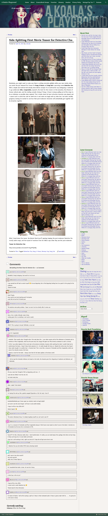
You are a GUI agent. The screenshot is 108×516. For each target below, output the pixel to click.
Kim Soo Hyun (90, 280)
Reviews (98, 2)
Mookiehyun (85, 322)
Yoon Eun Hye (92, 300)
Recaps (83, 259)
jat (10, 471)
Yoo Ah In (83, 300)
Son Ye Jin (87, 298)
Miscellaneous (85, 251)
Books (83, 235)
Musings (84, 254)
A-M (11, 303)
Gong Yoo (96, 271)
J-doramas (84, 246)
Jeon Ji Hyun (86, 275)
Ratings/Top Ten (88, 2)
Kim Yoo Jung (86, 282)
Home (27, 2)
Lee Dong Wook (93, 282)
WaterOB (84, 325)
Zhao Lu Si (84, 302)
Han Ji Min (85, 274)
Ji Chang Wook (93, 275)
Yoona (87, 300)
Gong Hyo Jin (90, 271)
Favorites (53, 2)
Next (75, 34)
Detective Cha (28, 251)
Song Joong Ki (91, 296)
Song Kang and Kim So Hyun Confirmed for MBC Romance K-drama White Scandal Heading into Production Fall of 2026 (92, 61)
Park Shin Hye (85, 293)
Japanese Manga (85, 248)
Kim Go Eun (90, 277)
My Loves (84, 256)
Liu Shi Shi (93, 287)
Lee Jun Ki (90, 284)
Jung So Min (85, 277)
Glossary (61, 2)
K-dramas (84, 250)
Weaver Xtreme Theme (102, 514)
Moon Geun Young (84, 289)
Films (16, 251)
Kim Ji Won (95, 277)
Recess (83, 261)
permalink (61, 251)
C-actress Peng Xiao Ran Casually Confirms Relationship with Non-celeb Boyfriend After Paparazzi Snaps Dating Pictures (92, 77)
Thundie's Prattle (86, 323)
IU (94, 274)
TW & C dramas (85, 263)
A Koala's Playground (9, 2)
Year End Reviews (86, 264)
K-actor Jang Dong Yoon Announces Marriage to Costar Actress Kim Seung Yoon (91, 50)
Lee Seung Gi (87, 287)
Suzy (92, 299)
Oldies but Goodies (86, 258)
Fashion (83, 242)
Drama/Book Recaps (42, 2)
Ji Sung (98, 275)
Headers (68, 2)
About (32, 2)
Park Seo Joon (96, 291)
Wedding (96, 298)
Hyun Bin (90, 274)
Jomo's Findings (86, 320)
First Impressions (86, 245)
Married (99, 287)
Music (83, 253)
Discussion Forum (86, 237)
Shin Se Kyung (94, 293)
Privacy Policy (76, 2)
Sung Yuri (52, 251)
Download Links (85, 238)
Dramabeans (85, 318)
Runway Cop (45, 251)
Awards (83, 234)
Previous (9, 34)
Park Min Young (87, 291)
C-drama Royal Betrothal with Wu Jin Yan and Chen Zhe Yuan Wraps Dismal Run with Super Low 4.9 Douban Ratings (92, 66)
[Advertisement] (92, 121)
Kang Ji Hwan (37, 251)
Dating (83, 271)
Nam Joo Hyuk (93, 289)
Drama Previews (85, 240)
